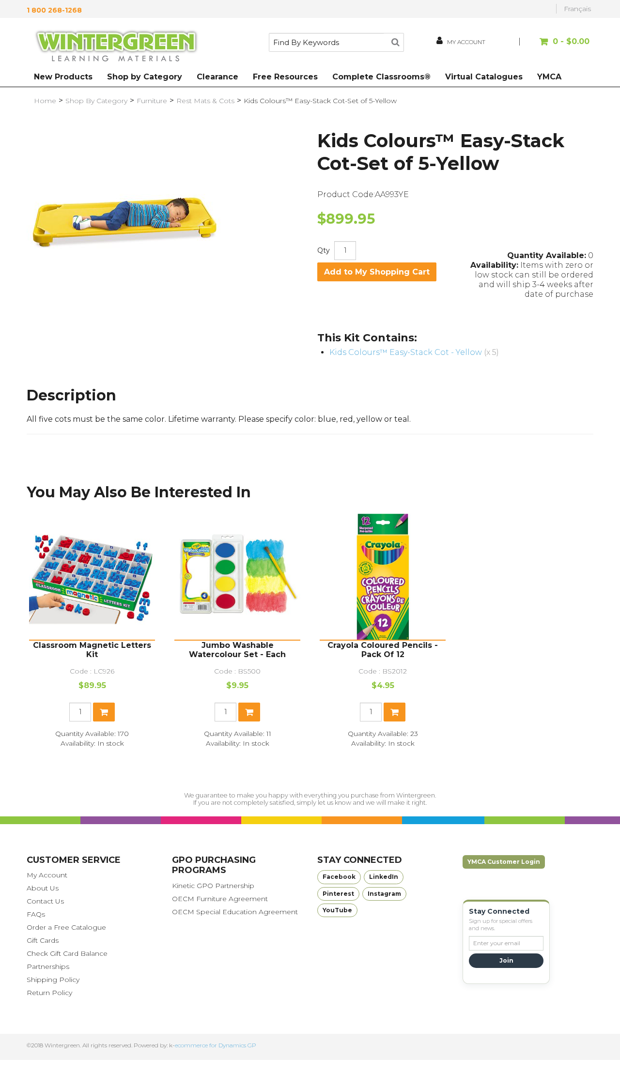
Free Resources (285, 76)
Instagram (384, 893)
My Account (47, 875)
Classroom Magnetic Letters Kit (92, 650)
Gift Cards (43, 940)
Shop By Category (96, 100)
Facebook (339, 876)
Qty (323, 250)
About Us (43, 888)
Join (506, 960)
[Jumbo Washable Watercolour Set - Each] (237, 577)
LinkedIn (383, 876)
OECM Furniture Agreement (220, 898)
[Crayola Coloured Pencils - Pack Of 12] (383, 577)
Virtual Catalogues (484, 76)
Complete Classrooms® (381, 76)
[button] (555, 46)
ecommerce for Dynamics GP (215, 1045)
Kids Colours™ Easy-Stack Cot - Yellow (405, 352)
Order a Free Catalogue (66, 927)
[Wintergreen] (116, 47)
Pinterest (338, 893)
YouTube (337, 910)
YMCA (549, 76)
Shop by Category (144, 76)
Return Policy (49, 992)
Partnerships (48, 966)
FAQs (36, 914)
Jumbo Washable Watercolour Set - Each (237, 650)
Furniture (152, 100)
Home (45, 100)
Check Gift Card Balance (67, 953)
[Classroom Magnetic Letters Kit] (92, 577)
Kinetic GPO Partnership (213, 885)
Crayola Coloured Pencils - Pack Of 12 (382, 650)
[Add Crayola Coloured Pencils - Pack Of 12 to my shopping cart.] (394, 712)
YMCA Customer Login (503, 861)
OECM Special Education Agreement (235, 911)
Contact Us (45, 901)
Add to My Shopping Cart (377, 271)
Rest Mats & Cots (205, 100)
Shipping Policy (53, 979)
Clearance (217, 76)
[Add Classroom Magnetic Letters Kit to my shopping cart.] (104, 712)
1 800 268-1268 (54, 10)
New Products (63, 76)
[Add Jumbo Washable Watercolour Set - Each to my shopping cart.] (249, 712)
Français (577, 8)
